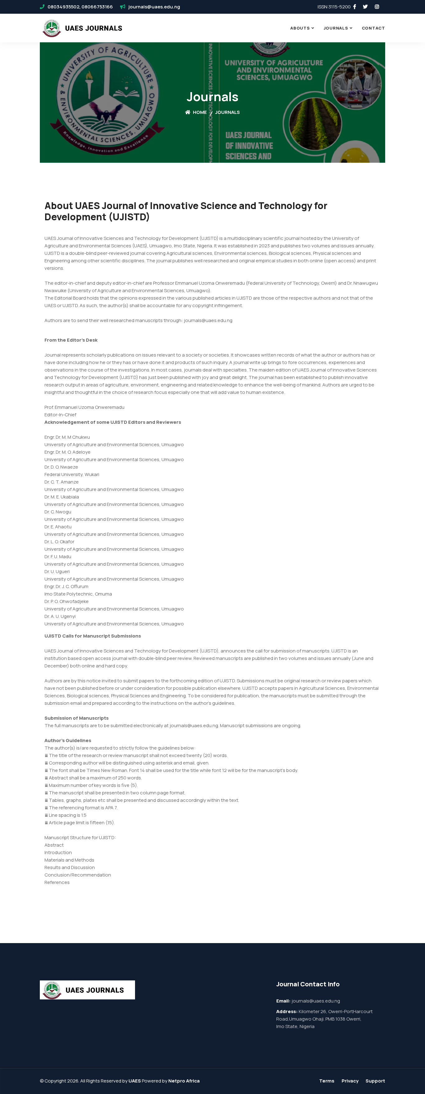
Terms (326, 1081)
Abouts (300, 28)
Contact (373, 28)
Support (375, 1081)
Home (199, 112)
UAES (134, 1081)
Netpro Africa (184, 1081)
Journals (336, 28)
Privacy (350, 1081)
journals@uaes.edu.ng (154, 6)
